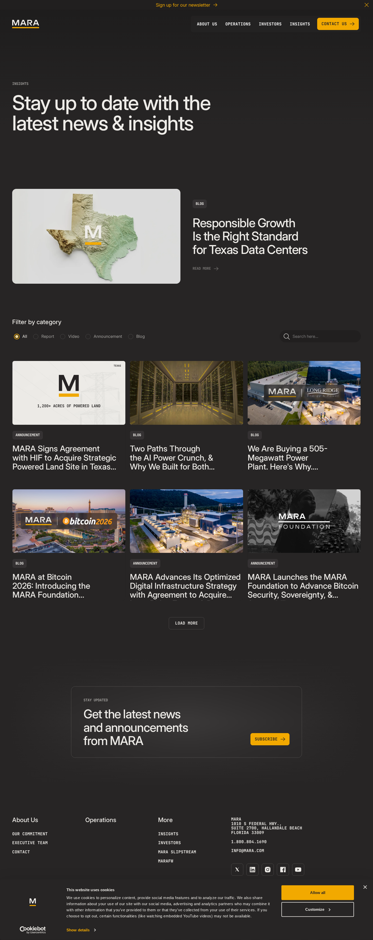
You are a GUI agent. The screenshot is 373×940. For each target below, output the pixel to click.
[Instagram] (268, 869)
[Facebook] (283, 869)
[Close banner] (365, 887)
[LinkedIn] (252, 869)
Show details (78, 930)
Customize (314, 909)
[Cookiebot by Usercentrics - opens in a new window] (33, 930)
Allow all (317, 892)
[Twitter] (237, 869)
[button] (366, 5)
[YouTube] (298, 869)
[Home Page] (25, 24)
